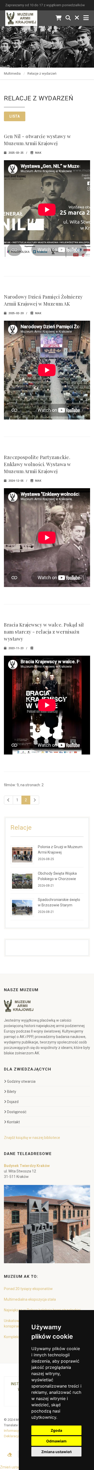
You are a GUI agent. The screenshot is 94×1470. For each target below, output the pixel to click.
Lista (14, 116)
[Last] (34, 800)
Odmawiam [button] (56, 1441)
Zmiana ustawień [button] (56, 1451)
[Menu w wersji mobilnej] (86, 18)
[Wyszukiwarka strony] (68, 18)
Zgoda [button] (56, 1430)
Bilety (11, 1091)
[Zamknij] (77, 18)
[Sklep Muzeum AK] (59, 18)
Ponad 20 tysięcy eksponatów (28, 1289)
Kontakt (13, 1122)
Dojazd (13, 1102)
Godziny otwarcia (21, 1081)
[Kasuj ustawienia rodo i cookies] (9, 1454)
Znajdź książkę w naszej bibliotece (32, 1138)
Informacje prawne (18, 1431)
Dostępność (16, 1112)
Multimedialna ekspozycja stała (30, 1299)
